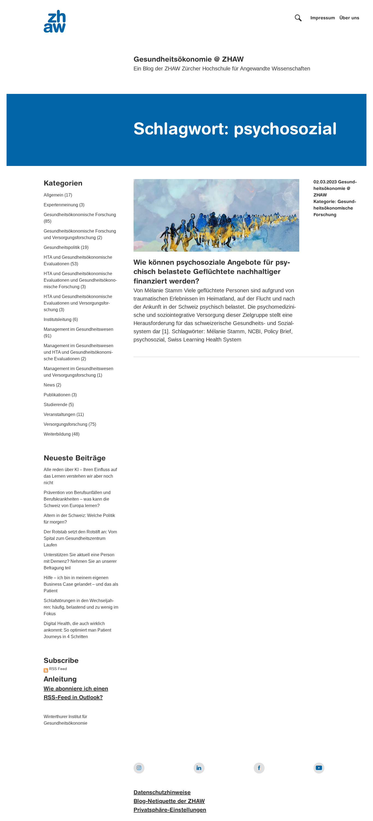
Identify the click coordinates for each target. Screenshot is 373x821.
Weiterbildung (57, 434)
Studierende (55, 404)
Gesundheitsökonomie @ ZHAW (189, 59)
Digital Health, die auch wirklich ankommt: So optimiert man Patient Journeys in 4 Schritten (77, 630)
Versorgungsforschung (65, 424)
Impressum (322, 18)
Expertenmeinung (61, 205)
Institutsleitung (58, 319)
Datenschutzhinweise (162, 793)
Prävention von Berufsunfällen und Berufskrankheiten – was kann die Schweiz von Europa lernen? (77, 499)
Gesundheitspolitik (62, 247)
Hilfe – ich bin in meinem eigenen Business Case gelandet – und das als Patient (81, 584)
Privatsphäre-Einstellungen (170, 810)
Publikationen (57, 394)
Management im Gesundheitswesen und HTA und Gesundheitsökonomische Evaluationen (78, 352)
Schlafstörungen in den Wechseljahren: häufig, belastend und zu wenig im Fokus (81, 607)
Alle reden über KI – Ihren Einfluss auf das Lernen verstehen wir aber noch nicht (80, 476)
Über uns (349, 18)
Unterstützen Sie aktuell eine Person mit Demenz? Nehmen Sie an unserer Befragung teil (80, 561)
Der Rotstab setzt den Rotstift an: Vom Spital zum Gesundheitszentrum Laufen (80, 538)
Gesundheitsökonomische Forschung (80, 214)
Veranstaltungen (59, 414)
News (49, 385)
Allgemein (53, 195)
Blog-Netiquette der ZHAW (169, 801)
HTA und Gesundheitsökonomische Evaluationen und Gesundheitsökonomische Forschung (80, 280)
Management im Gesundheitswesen (78, 329)
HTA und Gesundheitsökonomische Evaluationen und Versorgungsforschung (78, 303)
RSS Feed (58, 669)
